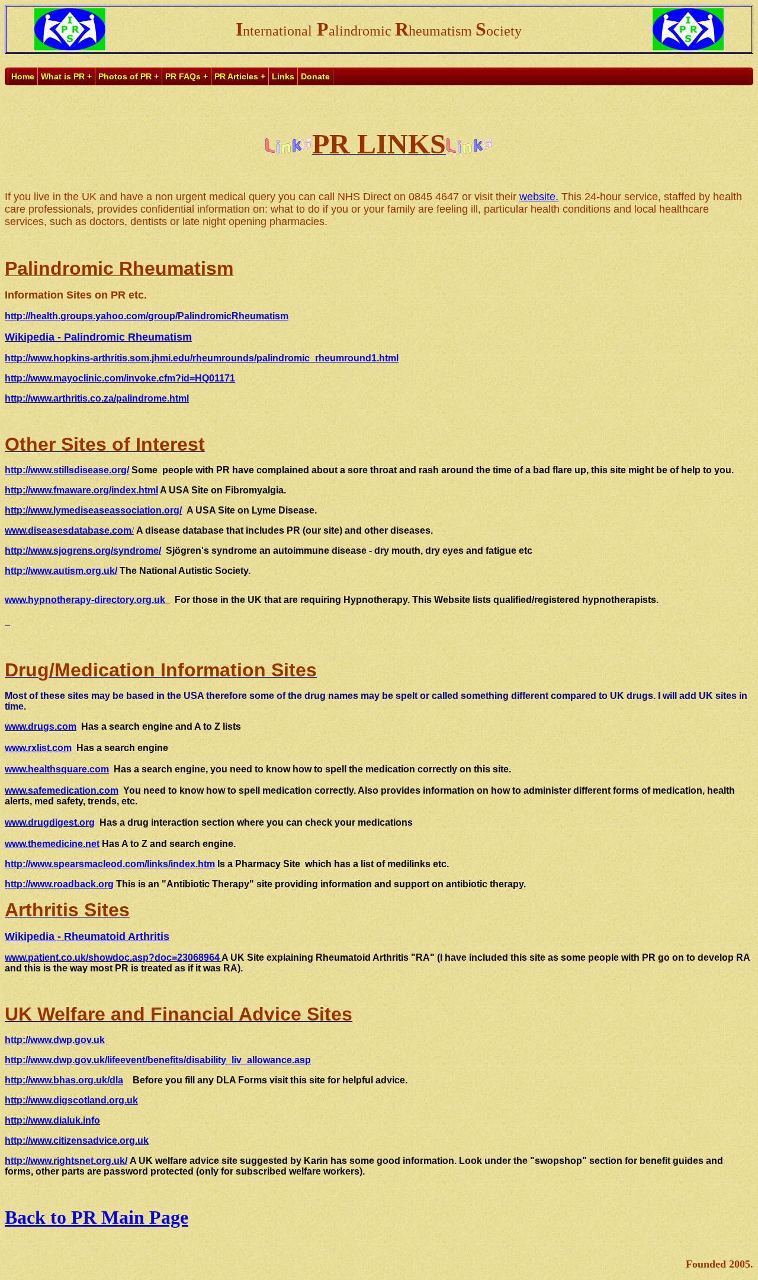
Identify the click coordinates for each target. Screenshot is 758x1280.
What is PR (63, 76)
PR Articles (236, 76)
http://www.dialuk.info (52, 1120)
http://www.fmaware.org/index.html (81, 490)
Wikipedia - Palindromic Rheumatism (98, 337)
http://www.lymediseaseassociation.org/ (93, 510)
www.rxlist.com (38, 748)
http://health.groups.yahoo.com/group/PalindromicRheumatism (146, 316)
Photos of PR (125, 76)
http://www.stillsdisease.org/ (67, 470)
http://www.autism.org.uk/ (61, 571)
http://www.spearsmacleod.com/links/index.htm (110, 864)
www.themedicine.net (52, 844)
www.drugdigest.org (50, 822)
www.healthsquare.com (57, 769)
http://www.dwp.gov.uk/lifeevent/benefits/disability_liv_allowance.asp (158, 1060)
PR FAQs (183, 76)
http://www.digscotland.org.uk (71, 1100)
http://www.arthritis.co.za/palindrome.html (97, 398)
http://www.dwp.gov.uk (55, 1040)
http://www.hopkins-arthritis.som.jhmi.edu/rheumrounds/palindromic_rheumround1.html (202, 358)
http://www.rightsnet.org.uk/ (66, 1161)
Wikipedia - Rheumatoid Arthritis (87, 936)
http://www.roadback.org (59, 884)
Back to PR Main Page (96, 1217)
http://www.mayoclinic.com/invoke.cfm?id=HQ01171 (120, 378)
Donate (315, 76)
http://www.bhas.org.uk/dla (64, 1080)
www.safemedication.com (61, 790)
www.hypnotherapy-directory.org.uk (85, 600)
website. (538, 197)
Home (22, 76)
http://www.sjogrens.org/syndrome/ (83, 551)
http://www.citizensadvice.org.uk (77, 1140)
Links (283, 76)
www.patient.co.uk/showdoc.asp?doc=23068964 (112, 957)
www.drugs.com (40, 726)
